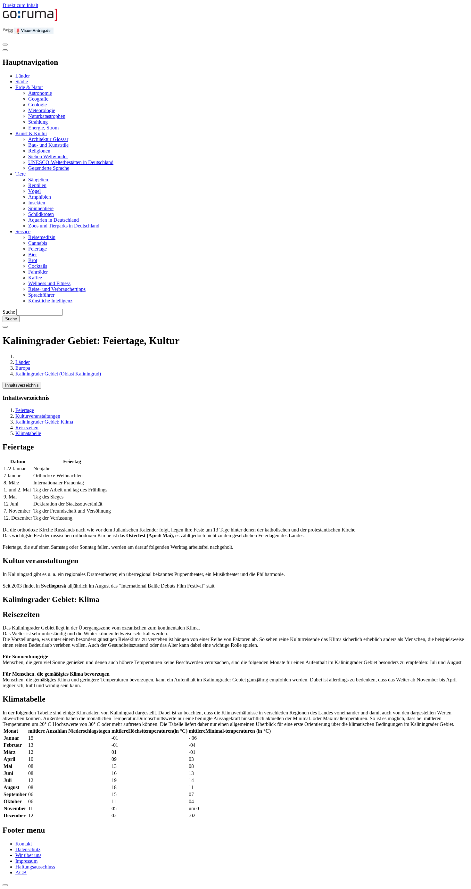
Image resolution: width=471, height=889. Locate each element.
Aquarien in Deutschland (53, 220)
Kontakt (23, 843)
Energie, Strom (43, 127)
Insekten (36, 202)
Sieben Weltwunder (48, 156)
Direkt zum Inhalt (20, 5)
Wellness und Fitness (49, 283)
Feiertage (37, 248)
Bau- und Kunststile (48, 145)
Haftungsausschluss (35, 866)
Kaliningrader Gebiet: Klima (44, 421)
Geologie (37, 104)
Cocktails (37, 266)
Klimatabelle (28, 433)
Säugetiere (38, 179)
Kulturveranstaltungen (37, 416)
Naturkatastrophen (46, 116)
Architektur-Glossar (48, 139)
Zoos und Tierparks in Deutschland (63, 225)
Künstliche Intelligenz (50, 300)
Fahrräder (38, 272)
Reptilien (37, 185)
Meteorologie (41, 110)
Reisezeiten (26, 427)
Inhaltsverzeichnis (22, 385)
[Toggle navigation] (5, 44)
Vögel (34, 191)
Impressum (26, 861)
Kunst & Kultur (31, 133)
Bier (32, 254)
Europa (22, 368)
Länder (22, 75)
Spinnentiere (41, 208)
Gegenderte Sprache (48, 168)
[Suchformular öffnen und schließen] (5, 327)
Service (22, 231)
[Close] (5, 50)
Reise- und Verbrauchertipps (57, 289)
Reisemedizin (41, 237)
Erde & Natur (29, 87)
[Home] (30, 19)
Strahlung (38, 122)
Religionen (39, 150)
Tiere (20, 174)
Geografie (38, 99)
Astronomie (40, 93)
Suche (9, 312)
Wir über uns (28, 855)
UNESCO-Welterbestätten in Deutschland (70, 162)
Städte (21, 81)
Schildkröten (41, 214)
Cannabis (37, 243)
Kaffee (35, 277)
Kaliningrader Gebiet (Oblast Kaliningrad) (58, 373)
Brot (32, 260)
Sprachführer (41, 295)
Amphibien (39, 197)
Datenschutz (27, 849)
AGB (21, 872)
